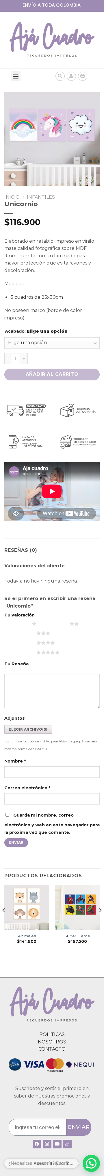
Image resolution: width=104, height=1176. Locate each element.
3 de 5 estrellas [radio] (21, 633)
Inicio (12, 197)
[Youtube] (57, 1144)
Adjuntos (14, 718)
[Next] (100, 921)
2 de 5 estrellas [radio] (54, 623)
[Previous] (4, 921)
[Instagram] (47, 1144)
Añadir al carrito (52, 374)
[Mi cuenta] (71, 76)
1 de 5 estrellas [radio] (16, 623)
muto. (65, 1163)
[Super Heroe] (77, 907)
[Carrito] (82, 76)
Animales (27, 936)
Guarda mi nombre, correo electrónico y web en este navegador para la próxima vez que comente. (52, 824)
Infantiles (41, 197)
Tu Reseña (16, 663)
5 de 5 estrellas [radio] (21, 652)
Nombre (15, 761)
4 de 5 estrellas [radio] (21, 642)
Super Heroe (77, 936)
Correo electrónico (27, 787)
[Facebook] (37, 1144)
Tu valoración (19, 615)
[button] (16, 76)
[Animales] (26, 907)
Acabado (36, 331)
